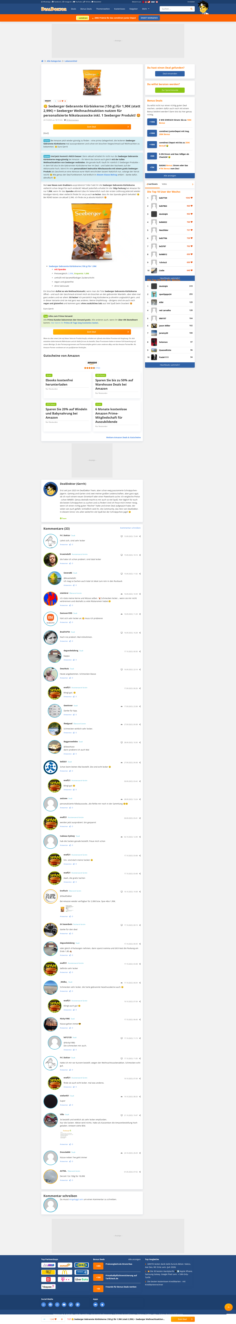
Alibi (161, 302)
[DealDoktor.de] (54, 9)
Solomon (163, 342)
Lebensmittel (71, 61)
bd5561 (66, 761)
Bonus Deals (86, 9)
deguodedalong (73, 650)
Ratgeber (133, 9)
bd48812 (163, 254)
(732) (98, 368)
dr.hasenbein (72, 924)
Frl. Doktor (67, 535)
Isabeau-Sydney (70, 836)
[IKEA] (81, 1265)
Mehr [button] (145, 9)
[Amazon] (47, 101)
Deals (73, 9)
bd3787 (162, 246)
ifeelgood (75, 723)
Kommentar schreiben (130, 528)
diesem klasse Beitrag (107, 174)
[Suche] (191, 9)
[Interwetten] (48, 1272)
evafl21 (75, 687)
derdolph (163, 214)
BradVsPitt (67, 632)
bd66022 (163, 222)
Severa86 (70, 572)
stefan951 (67, 1095)
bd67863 (163, 206)
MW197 (162, 318)
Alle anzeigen (170, 175)
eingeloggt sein (76, 1199)
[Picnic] (48, 1279)
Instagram (68, 2)
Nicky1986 (67, 1018)
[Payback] (81, 1272)
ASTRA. (70, 1171)
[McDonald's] (64, 1272)
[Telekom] (64, 1279)
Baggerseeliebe (73, 741)
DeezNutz (67, 668)
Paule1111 (164, 357)
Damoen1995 (68, 613)
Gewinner (71, 705)
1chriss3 (163, 262)
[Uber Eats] (81, 1279)
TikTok (87, 2)
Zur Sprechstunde (170, 90)
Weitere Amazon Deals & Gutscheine (123, 437)
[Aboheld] (48, 1265)
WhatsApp (46, 2)
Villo (64, 1114)
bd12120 (70, 1037)
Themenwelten (103, 9)
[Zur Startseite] (204, 7)
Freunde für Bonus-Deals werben (121, 1286)
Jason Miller (164, 325)
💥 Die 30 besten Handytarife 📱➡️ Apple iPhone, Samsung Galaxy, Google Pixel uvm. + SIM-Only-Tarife (169, 1274)
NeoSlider (163, 230)
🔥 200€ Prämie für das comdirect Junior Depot (114, 18)
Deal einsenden (170, 73)
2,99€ (70, 273)
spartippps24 (165, 294)
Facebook (57, 2)
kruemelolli (74, 554)
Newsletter (97, 2)
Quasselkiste (165, 350)
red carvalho (165, 310)
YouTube (79, 2)
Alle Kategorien (54, 61)
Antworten (64, 544)
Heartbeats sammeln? (170, 278)
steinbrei (71, 593)
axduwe (66, 798)
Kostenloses (119, 9)
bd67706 (163, 238)
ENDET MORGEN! (149, 18)
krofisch (70, 890)
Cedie (161, 270)
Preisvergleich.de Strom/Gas (119, 1264)
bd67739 (163, 198)
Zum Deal (91, 126)
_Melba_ (66, 982)
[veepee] (48, 1286)
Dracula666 (67, 1152)
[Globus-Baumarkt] (64, 1265)
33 (72, 120)
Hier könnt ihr (74, 322)
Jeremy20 (163, 333)
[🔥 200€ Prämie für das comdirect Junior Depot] (82, 18)
